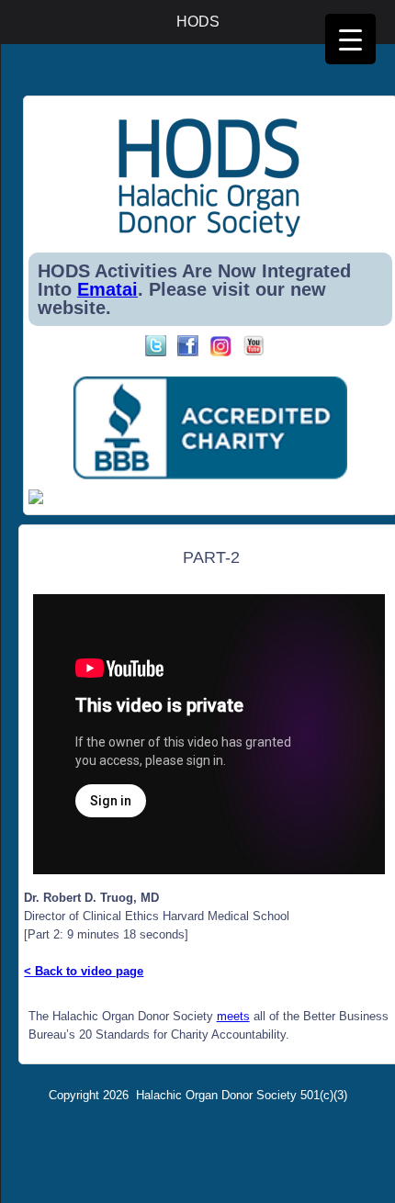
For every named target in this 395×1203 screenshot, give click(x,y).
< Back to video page (83, 971)
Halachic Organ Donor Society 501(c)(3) (241, 1095)
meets (233, 1016)
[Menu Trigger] (350, 39)
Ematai (107, 289)
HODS (198, 21)
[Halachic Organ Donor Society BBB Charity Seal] (210, 428)
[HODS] (210, 234)
